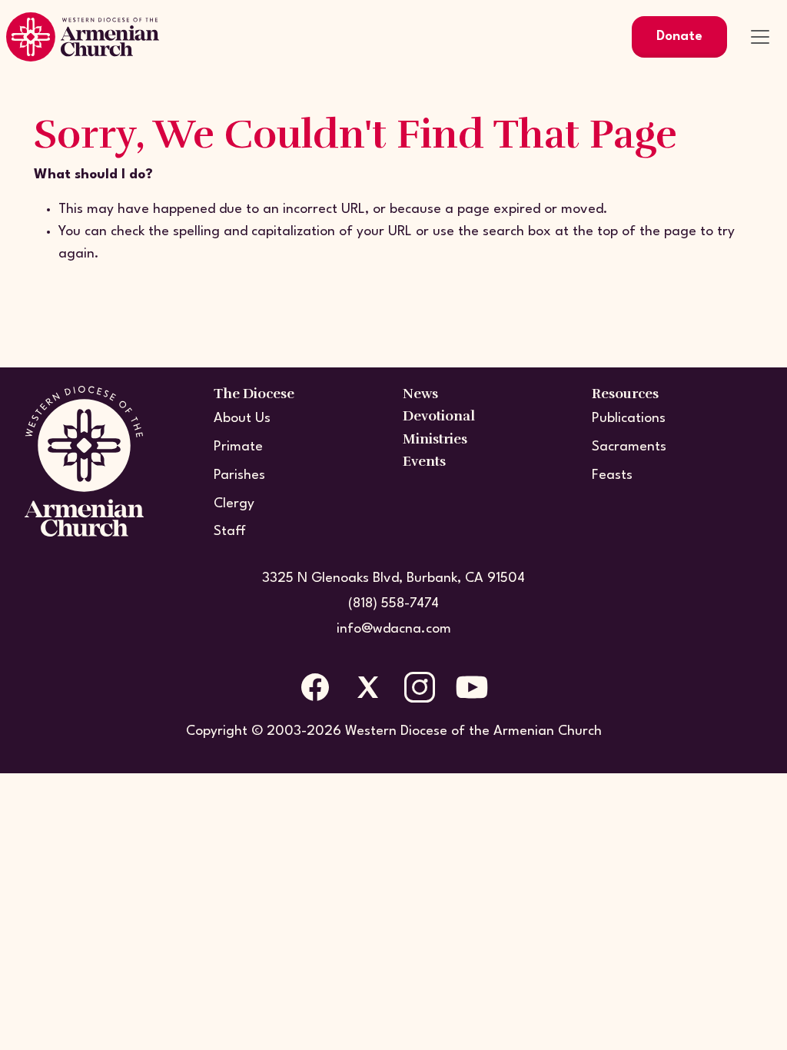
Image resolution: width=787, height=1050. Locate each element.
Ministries (435, 438)
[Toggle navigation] (760, 37)
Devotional (439, 415)
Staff (230, 531)
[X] (367, 687)
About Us (242, 418)
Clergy (234, 503)
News (420, 393)
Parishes (239, 475)
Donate (679, 36)
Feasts (612, 475)
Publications (629, 418)
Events (424, 461)
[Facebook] (315, 687)
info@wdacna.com (394, 629)
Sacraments (629, 447)
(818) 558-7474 (393, 603)
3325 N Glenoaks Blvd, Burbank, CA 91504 (393, 578)
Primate (238, 447)
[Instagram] (419, 687)
